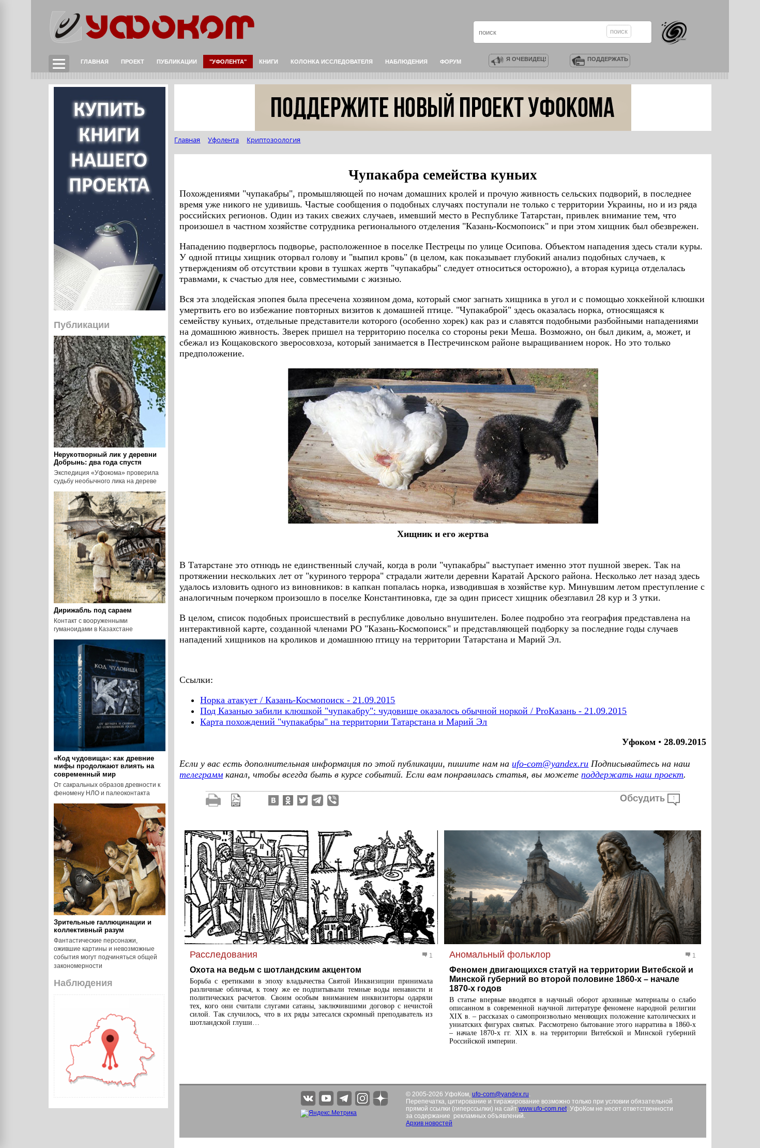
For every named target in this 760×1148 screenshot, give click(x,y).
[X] (301, 800)
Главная (95, 61)
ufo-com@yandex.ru (550, 763)
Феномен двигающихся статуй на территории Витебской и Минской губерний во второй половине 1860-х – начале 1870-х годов (571, 979)
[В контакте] (272, 800)
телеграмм (201, 774)
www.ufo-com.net (543, 1108)
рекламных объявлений (488, 1116)
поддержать (607, 59)
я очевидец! (526, 59)
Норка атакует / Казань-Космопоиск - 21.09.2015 (297, 700)
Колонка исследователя (332, 61)
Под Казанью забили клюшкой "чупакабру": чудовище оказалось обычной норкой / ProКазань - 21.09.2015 (413, 711)
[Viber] (333, 800)
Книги (268, 61)
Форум (450, 61)
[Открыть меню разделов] (59, 63)
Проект (132, 61)
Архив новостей (429, 1123)
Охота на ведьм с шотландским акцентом (275, 969)
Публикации (177, 61)
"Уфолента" (228, 61)
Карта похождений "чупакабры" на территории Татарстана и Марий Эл (343, 722)
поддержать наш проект (632, 774)
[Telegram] (317, 800)
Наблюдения (406, 61)
